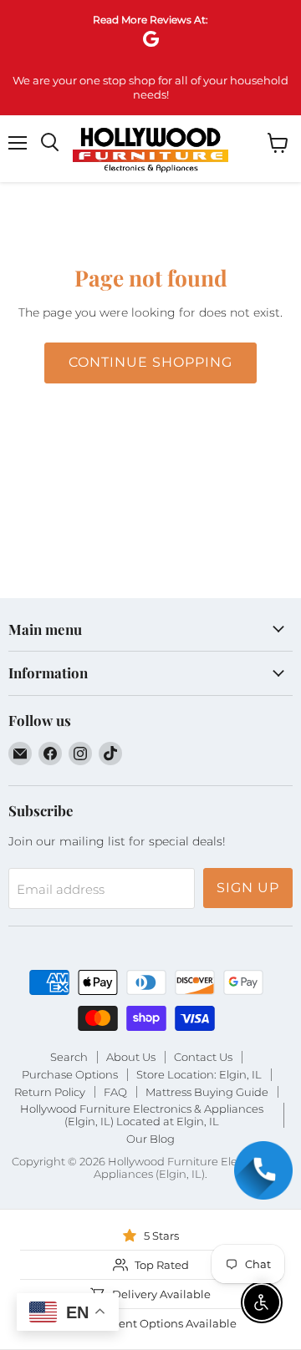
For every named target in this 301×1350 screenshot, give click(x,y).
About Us (131, 1056)
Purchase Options (70, 1074)
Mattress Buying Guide (206, 1092)
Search (69, 1056)
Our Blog (150, 1138)
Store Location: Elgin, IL (199, 1074)
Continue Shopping (150, 362)
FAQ (115, 1092)
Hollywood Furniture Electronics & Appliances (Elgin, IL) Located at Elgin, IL (141, 1115)
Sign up (248, 888)
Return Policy (49, 1092)
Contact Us (203, 1056)
